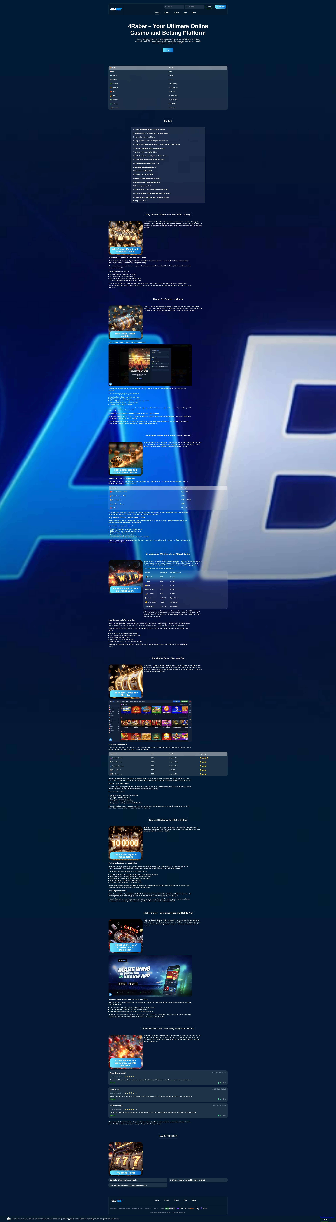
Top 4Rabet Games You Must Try (146, 167)
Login (209, 7)
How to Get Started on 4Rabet (145, 137)
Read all (112, 1083)
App (185, 12)
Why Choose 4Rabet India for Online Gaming (150, 129)
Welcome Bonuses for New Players (146, 152)
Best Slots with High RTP (143, 171)
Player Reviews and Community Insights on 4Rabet (152, 197)
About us (156, 1208)
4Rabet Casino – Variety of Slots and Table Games (151, 133)
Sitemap (162, 1208)
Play (168, 50)
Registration (221, 7)
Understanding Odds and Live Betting (147, 182)
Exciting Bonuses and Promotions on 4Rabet (150, 148)
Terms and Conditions (137, 1208)
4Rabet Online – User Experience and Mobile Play (151, 189)
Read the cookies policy (327, 1217)
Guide (194, 12)
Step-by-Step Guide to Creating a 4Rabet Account (151, 141)
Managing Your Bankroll (143, 186)
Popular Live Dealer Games (144, 174)
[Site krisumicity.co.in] (115, 9)
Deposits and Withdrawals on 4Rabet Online (149, 159)
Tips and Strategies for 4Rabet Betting (147, 178)
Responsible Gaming (124, 1208)
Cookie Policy (148, 1208)
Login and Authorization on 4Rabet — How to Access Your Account (157, 144)
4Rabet (166, 12)
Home (157, 12)
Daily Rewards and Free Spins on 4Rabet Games (151, 156)
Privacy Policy (113, 1208)
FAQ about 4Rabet (141, 201)
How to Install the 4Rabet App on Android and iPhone (152, 193)
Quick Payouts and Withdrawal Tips (147, 163)
